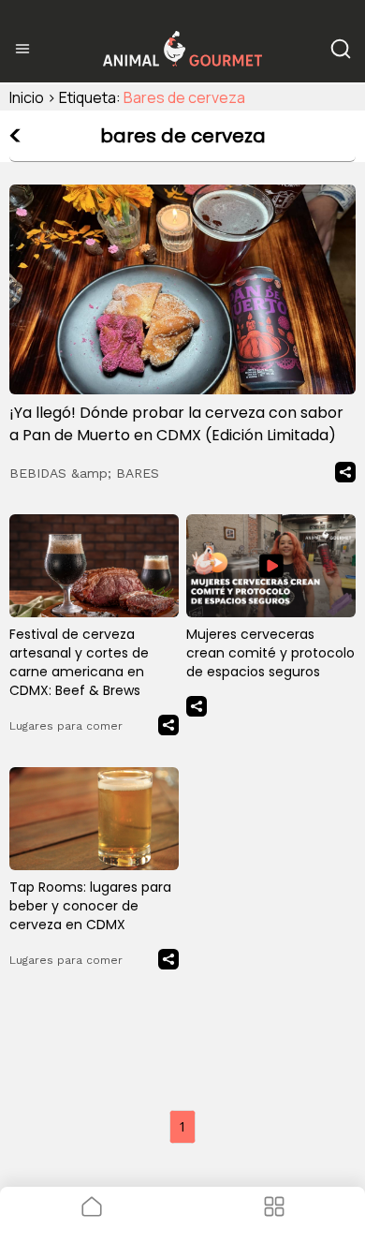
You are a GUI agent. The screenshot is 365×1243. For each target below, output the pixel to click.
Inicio (26, 97)
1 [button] (182, 1126)
